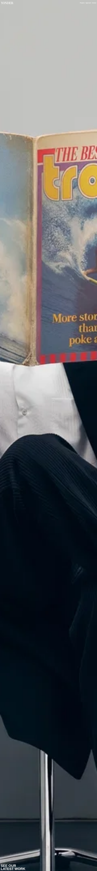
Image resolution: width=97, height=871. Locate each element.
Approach (88, 3)
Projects (82, 3)
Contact (94, 3)
